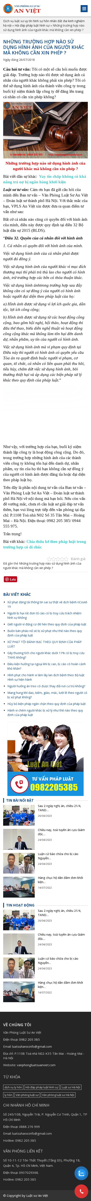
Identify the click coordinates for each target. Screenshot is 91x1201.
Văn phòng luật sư (27, 1095)
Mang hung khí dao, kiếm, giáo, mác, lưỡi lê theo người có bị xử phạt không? (47, 695)
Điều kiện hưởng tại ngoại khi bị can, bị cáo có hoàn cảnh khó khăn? (46, 666)
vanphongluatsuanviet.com (36, 1065)
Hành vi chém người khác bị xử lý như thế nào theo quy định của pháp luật (45, 712)
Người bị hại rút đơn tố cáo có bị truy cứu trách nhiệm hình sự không (44, 615)
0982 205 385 (29, 1039)
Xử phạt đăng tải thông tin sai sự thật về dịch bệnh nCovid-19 (47, 604)
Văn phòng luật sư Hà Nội (58, 1095)
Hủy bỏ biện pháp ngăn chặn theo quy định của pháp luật (46, 704)
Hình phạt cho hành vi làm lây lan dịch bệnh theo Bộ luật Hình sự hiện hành (45, 677)
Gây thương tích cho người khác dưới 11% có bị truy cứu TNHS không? (45, 655)
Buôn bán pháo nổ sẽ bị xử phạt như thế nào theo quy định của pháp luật (44, 633)
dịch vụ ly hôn (13, 1087)
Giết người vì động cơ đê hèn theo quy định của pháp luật (46, 624)
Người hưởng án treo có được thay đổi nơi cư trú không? (46, 686)
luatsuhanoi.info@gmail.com (32, 1046)
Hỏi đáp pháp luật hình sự (32, 25)
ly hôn (8, 1095)
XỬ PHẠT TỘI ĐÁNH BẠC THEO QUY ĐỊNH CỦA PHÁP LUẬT (44, 644)
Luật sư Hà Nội (71, 1087)
